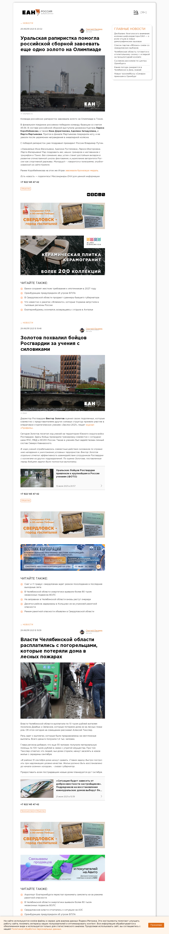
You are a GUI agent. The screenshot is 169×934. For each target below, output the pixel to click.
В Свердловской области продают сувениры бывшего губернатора (61, 298)
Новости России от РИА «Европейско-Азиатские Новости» (31, 12)
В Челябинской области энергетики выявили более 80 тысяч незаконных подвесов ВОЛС (58, 593)
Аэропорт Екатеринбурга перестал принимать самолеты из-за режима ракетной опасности (63, 896)
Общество (25, 188)
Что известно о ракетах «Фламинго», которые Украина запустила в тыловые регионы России (61, 303)
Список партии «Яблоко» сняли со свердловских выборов (131, 46)
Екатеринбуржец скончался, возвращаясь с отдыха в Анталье (58, 310)
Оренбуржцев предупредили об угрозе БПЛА (50, 293)
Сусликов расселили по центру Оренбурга (130, 62)
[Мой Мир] (99, 194)
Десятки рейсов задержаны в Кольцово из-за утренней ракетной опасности (60, 605)
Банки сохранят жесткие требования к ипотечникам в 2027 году (60, 289)
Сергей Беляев (94, 29)
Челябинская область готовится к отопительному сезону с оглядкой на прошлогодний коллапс (132, 54)
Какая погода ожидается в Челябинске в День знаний (128, 68)
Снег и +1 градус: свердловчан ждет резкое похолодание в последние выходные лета (63, 585)
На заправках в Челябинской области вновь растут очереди (57, 599)
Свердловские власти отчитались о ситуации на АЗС (53, 910)
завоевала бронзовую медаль (81, 171)
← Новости (26, 23)
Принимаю (156, 925)
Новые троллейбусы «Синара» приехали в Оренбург (129, 75)
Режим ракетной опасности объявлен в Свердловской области (59, 612)
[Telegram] (96, 194)
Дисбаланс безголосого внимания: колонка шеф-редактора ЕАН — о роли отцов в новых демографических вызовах (132, 37)
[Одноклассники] (92, 194)
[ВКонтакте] (88, 194)
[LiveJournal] (103, 194)
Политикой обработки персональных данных (36, 929)
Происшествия (27, 811)
